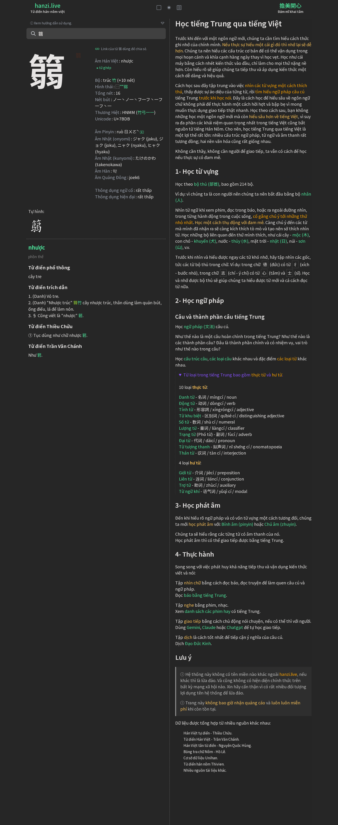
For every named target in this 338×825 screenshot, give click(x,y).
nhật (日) (278, 241)
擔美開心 (290, 5)
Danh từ (187, 397)
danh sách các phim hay (207, 611)
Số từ (184, 422)
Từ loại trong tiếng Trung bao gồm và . (233, 375)
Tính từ (186, 409)
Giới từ (185, 472)
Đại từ (184, 440)
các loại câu (220, 358)
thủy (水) (239, 241)
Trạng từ (187, 434)
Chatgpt (235, 627)
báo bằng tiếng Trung (205, 595)
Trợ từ (185, 485)
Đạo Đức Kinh (198, 643)
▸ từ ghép (104, 67)
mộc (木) (300, 235)
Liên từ (185, 479)
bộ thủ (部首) (206, 184)
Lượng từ (188, 428)
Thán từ (186, 453)
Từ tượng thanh (194, 446)
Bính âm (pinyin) (237, 524)
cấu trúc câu (195, 358)
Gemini (193, 627)
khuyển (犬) (205, 241)
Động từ (187, 403)
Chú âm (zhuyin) (280, 524)
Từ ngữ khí (189, 491)
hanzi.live (47, 5)
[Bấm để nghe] (142, 132)
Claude (208, 627)
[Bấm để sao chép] (97, 48)
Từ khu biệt (190, 415)
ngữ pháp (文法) (199, 326)
